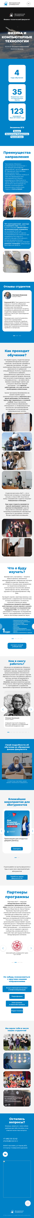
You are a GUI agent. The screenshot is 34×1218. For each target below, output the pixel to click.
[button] (13, 638)
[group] (17, 310)
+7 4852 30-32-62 (10, 1139)
